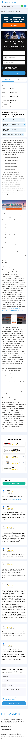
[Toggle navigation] (25, 2)
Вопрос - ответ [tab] (20, 79)
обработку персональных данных (12, 68)
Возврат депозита (7, 6)
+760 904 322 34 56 (6, 726)
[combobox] (5, 58)
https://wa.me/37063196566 (14, 499)
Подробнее (14, 25)
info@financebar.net (6, 729)
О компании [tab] (8, 79)
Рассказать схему (14, 73)
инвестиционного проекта (18, 224)
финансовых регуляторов (16, 242)
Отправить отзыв (14, 703)
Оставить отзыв (14, 483)
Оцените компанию (7, 672)
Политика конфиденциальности (9, 738)
